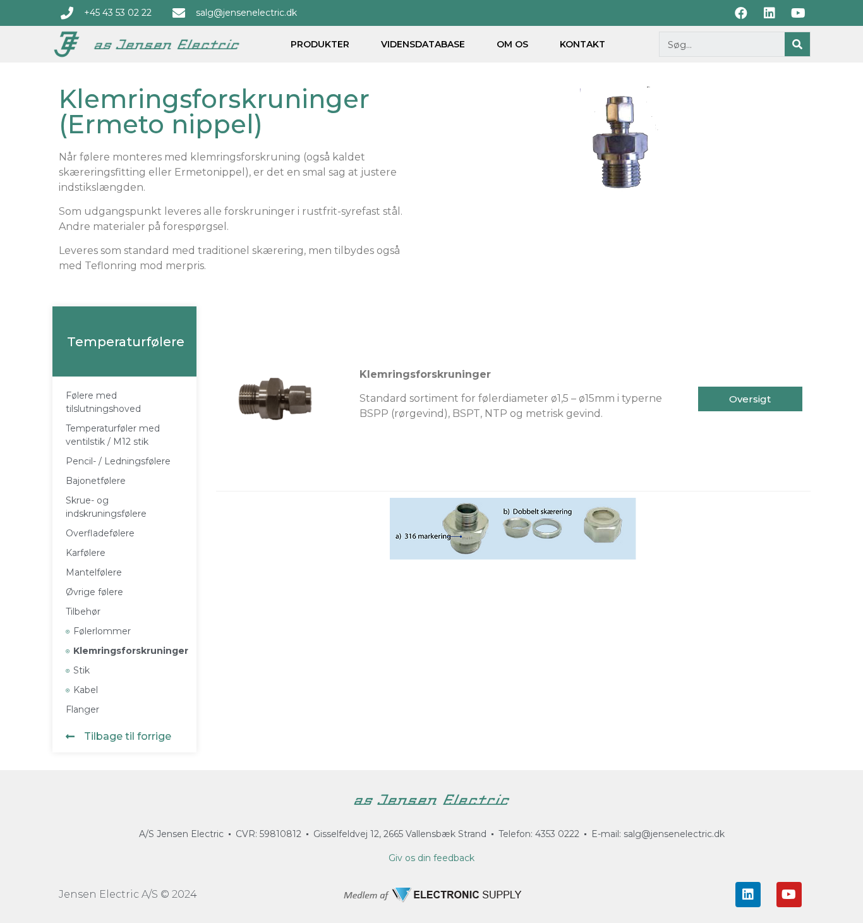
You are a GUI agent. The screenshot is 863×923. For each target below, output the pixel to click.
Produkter (320, 44)
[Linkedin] (748, 894)
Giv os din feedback (431, 858)
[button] (111, 742)
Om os (512, 44)
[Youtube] (789, 894)
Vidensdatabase (423, 44)
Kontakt (582, 44)
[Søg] (797, 44)
